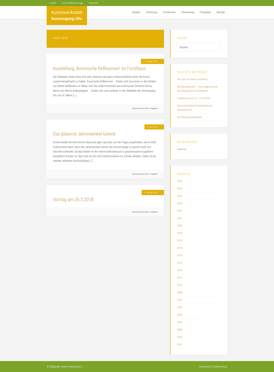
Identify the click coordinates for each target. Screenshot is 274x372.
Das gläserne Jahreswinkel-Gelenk (84, 134)
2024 (179, 195)
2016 (179, 240)
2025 (179, 188)
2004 (179, 322)
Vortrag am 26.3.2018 (73, 199)
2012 (179, 270)
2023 (179, 203)
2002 (179, 337)
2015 (179, 247)
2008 (179, 292)
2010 (179, 285)
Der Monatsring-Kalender (189, 117)
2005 (179, 314)
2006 (179, 307)
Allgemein (154, 108)
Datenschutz (220, 366)
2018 (179, 233)
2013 (179, 262)
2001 (179, 344)
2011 (179, 277)
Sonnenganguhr (67, 15)
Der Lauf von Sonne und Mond (192, 79)
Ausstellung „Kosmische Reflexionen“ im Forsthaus (99, 68)
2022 (179, 210)
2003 (179, 329)
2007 (179, 299)
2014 (179, 255)
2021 (179, 218)
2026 (179, 181)
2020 (179, 225)
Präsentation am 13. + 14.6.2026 (193, 98)
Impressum (205, 366)
